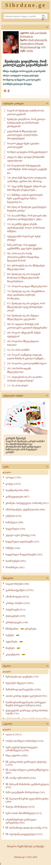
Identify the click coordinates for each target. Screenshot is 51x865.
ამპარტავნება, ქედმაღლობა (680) (25, 509)
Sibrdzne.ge (25, 5)
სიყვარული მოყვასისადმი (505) (24, 554)
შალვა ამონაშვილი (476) (20, 806)
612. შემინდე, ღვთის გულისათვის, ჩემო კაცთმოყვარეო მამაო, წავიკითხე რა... (25, 198)
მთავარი (8, 578)
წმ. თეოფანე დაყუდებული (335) (24, 834)
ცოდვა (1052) (13, 483)
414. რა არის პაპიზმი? (18, 350)
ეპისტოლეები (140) (17, 622)
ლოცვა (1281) (13, 477)
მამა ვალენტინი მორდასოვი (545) (25, 792)
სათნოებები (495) (16, 561)
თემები (11, 635)
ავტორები (12, 641)
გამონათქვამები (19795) (20, 590)
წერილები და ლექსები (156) (22, 676)
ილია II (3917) (14, 734)
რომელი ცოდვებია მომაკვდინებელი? (27, 152)
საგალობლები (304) (17, 583)
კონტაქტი (39, 846)
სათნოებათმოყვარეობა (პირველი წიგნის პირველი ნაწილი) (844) (26, 704)
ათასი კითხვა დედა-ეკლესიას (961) (26, 696)
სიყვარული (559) (15, 528)
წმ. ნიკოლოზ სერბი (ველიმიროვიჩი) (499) (27, 800)
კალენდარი (14, 654)
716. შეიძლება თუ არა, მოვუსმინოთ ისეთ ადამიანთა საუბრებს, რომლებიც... (26, 295)
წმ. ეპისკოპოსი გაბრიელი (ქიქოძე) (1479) (26, 763)
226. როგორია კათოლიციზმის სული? (27, 363)
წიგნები (11, 648)
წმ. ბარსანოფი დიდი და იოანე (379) (26, 827)
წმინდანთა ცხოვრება (21, 628)
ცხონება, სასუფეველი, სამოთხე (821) (27, 503)
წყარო (7, 666)
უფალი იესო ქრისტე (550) (21, 535)
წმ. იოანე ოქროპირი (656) (21, 778)
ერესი (30, 51)
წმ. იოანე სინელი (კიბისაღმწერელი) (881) (27, 771)
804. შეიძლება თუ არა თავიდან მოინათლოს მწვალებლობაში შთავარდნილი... (23, 278)
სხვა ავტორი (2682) (17, 755)
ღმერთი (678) (13, 516)
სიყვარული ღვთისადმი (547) (22, 541)
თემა (6, 467)
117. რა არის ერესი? (17, 385)
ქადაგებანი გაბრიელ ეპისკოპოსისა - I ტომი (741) (27, 712)
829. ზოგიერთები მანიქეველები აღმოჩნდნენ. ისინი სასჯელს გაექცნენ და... (27, 169)
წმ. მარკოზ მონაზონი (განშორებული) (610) (27, 786)
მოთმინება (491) (15, 567)
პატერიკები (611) (16, 609)
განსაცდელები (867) (17, 496)
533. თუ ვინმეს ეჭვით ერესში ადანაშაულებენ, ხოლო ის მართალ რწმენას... (26, 228)
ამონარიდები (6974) (17, 596)
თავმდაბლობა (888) (17, 490)
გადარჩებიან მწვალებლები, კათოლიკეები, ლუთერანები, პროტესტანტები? (22, 135)
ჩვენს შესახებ (25, 846)
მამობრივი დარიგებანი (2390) (23, 689)
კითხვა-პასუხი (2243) (18, 603)
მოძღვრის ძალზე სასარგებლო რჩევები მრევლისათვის (33, 43)
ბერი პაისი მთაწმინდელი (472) (24, 813)
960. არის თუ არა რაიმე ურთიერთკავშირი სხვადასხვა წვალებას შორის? (23, 257)
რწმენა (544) (13, 548)
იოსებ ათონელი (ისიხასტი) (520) (24, 741)
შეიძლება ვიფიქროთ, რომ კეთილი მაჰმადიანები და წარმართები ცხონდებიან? (26, 123)
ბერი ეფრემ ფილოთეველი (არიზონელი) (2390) (22, 749)
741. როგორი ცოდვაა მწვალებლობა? (27, 286)
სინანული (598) (14, 522)
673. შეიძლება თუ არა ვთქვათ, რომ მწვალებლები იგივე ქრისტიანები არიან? (26, 307)
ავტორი (7, 724)
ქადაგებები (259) (15, 616)
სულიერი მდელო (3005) (19, 683)
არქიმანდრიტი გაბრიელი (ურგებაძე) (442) (21, 821)
